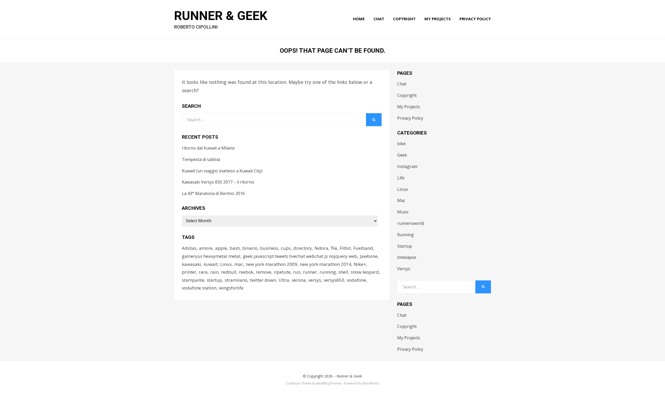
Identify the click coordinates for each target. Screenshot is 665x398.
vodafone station (199, 288)
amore (205, 248)
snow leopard (365, 272)
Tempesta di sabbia (201, 159)
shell (343, 272)
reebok (246, 272)
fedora (321, 248)
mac (238, 264)
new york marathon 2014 (325, 264)
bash (235, 248)
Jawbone (368, 256)
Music (403, 212)
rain (214, 272)
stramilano (236, 280)
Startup (404, 246)
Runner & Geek (220, 15)
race (203, 272)
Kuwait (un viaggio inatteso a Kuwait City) (222, 171)
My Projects (437, 18)
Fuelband (363, 248)
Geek (402, 155)
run (296, 272)
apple (221, 248)
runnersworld (410, 223)
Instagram (407, 166)
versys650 (334, 280)
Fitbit (345, 248)
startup (214, 280)
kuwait (211, 264)
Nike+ (360, 264)
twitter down (263, 280)
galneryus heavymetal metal (211, 256)
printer (189, 272)
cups (286, 248)
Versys (403, 269)
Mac (401, 200)
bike (401, 143)
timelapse (406, 257)
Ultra (283, 280)
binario (249, 248)
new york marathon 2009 (271, 264)
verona (299, 280)
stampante (193, 280)
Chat (379, 18)
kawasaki (191, 264)
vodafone (356, 280)
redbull (228, 272)
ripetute (282, 272)
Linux (226, 264)
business (269, 248)
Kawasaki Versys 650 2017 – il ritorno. (218, 182)
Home (359, 18)
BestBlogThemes (329, 383)
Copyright (404, 18)
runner (310, 272)
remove (263, 272)
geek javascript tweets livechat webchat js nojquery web (300, 256)
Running (405, 235)
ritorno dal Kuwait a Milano (208, 148)
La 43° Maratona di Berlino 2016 (213, 193)
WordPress (371, 383)
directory (302, 248)
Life (400, 178)
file (334, 248)
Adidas (189, 248)
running (328, 272)
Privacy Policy (475, 18)
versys (314, 280)
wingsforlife (231, 288)
